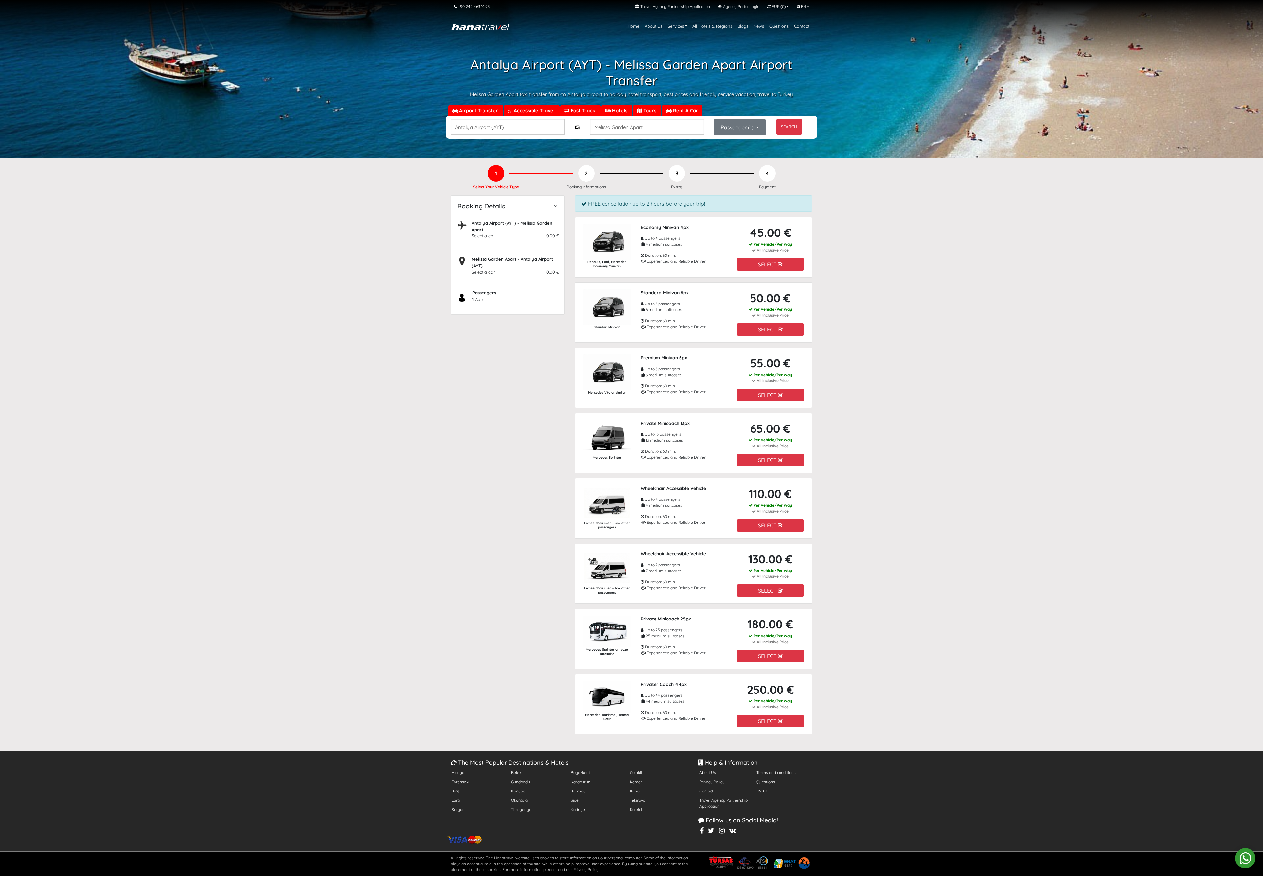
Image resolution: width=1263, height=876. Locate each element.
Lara (456, 800)
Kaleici (636, 809)
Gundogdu (520, 781)
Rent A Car (685, 111)
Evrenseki (460, 781)
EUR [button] (778, 6)
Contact (801, 26)
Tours (649, 111)
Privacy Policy (712, 781)
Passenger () (738, 127)
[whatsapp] (1245, 858)
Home (633, 26)
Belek (516, 772)
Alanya (458, 772)
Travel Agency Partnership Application (723, 803)
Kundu (636, 791)
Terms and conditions (776, 772)
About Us (653, 26)
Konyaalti (520, 791)
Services (676, 26)
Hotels (620, 111)
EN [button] (803, 6)
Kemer (636, 781)
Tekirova (637, 800)
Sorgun (458, 809)
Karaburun (580, 781)
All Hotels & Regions (712, 26)
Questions (779, 26)
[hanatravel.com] (480, 26)
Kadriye (578, 809)
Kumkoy (578, 791)
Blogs (742, 26)
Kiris (456, 791)
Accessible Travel (534, 111)
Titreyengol (521, 809)
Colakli (636, 772)
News (759, 26)
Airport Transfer (478, 111)
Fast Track (583, 111)
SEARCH (789, 126)
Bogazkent (580, 772)
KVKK (761, 791)
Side (575, 800)
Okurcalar (520, 800)
